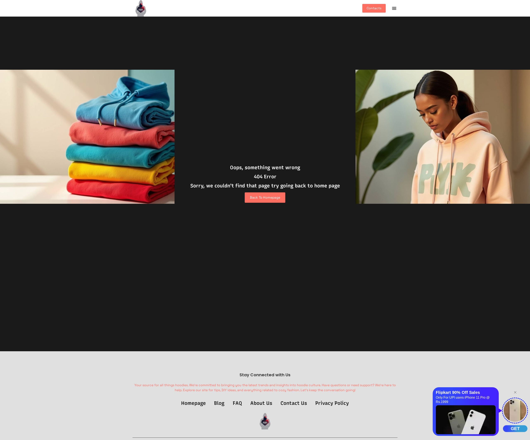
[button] (394, 8)
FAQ (237, 403)
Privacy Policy (332, 403)
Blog (219, 403)
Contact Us (294, 403)
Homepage (193, 403)
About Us (261, 403)
